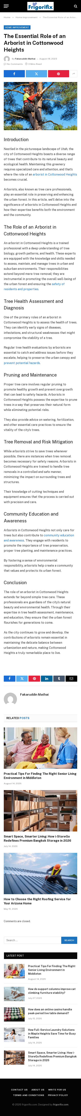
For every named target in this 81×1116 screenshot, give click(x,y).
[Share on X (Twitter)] (36, 73)
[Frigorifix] (40, 6)
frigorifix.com (60, 1104)
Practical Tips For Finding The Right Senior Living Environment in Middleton (51, 970)
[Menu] (6, 6)
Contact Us (19, 1089)
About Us (37, 1089)
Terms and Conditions (28, 1095)
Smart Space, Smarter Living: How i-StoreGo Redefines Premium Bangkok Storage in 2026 (52, 1056)
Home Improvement (17, 27)
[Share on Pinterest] (58, 73)
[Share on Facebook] (14, 73)
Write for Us (57, 1089)
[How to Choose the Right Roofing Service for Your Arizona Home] (40, 873)
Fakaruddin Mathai (25, 58)
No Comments (15, 64)
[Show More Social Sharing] (73, 73)
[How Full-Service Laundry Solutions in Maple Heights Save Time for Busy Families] (14, 1035)
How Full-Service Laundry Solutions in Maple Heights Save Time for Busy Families (52, 1033)
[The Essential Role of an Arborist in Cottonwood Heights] (40, 106)
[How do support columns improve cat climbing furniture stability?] (14, 994)
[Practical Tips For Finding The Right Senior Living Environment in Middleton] (40, 748)
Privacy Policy (58, 1095)
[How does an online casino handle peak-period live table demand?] (14, 1014)
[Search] (75, 6)
